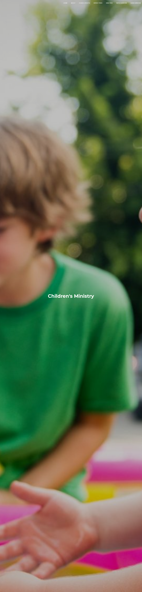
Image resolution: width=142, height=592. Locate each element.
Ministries (109, 3)
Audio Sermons (136, 3)
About (73, 3)
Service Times (98, 3)
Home (65, 3)
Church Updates (84, 3)
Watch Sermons (121, 3)
